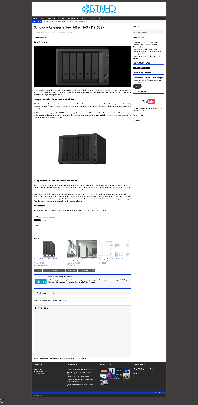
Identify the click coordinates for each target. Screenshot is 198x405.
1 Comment (70, 32)
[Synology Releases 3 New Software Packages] (114, 249)
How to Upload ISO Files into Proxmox (145, 49)
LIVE (99, 18)
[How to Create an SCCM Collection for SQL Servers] (104, 378)
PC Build (92, 18)
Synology (37, 90)
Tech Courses (72, 18)
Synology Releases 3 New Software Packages (113, 259)
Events (83, 18)
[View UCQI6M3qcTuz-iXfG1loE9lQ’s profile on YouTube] (44, 42)
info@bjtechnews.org (40, 371)
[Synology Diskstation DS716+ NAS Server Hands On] (49, 249)
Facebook (136, 373)
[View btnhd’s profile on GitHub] (141, 369)
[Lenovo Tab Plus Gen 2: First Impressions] (104, 372)
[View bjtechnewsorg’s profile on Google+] (148, 369)
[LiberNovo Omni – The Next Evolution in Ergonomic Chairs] (111, 372)
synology (47, 270)
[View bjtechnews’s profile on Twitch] (150, 369)
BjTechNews (54, 32)
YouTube (61, 18)
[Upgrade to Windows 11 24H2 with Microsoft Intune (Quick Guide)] (126, 372)
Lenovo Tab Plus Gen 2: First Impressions (146, 42)
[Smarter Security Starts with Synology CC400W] (126, 378)
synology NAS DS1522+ (86, 270)
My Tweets (136, 120)
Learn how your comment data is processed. (73, 358)
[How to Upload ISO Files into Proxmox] (118, 372)
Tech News (62, 32)
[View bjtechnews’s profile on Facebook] (35, 42)
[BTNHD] (99, 9)
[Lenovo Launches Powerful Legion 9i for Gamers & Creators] (111, 378)
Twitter (155, 392)
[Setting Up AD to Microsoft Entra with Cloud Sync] (104, 384)
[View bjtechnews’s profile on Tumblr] (153, 369)
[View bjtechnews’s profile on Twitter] (37, 42)
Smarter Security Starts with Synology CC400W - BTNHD (52, 300)
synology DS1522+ (58, 270)
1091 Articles (68, 277)
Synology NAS (71, 270)
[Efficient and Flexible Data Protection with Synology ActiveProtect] (82, 249)
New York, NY (38, 369)
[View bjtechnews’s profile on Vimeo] (47, 42)
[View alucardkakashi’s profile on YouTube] (143, 369)
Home (35, 18)
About (43, 18)
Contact (51, 18)
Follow (137, 86)
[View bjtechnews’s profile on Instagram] (39, 42)
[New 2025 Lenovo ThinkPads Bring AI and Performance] (118, 378)
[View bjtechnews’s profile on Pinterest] (42, 42)
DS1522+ (79, 90)
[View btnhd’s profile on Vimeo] (146, 369)
